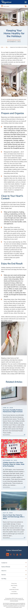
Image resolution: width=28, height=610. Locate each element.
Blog (7, 47)
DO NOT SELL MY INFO (14, 589)
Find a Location (6, 6)
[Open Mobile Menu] (26, 2)
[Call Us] (26, 6)
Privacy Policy (14, 583)
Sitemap (14, 587)
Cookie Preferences (14, 593)
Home (2, 47)
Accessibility (14, 591)
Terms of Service (14, 585)
